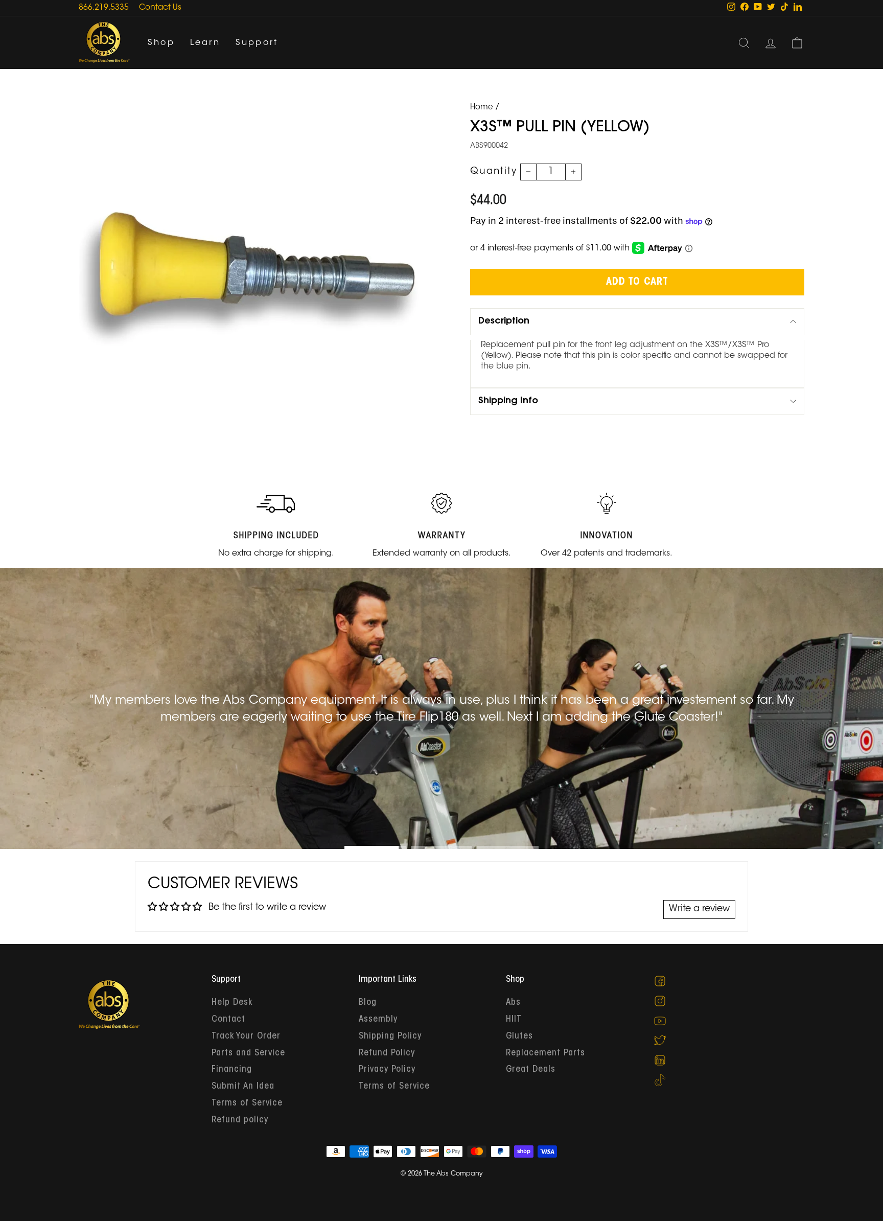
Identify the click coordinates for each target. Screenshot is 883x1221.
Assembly (378, 1019)
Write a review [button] (699, 909)
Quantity (493, 171)
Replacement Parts (545, 1053)
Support (257, 43)
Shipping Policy (390, 1036)
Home (481, 107)
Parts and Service (248, 1053)
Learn (205, 43)
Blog (368, 1002)
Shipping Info (508, 401)
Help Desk (232, 1002)
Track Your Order (246, 1036)
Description (503, 321)
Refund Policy (387, 1053)
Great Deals (530, 1069)
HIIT (514, 1019)
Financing (232, 1069)
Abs (513, 1002)
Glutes (519, 1036)
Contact (228, 1019)
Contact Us (160, 8)
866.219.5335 (104, 8)
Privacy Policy (387, 1069)
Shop (161, 43)
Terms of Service (247, 1103)
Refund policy (240, 1120)
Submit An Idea (243, 1086)
